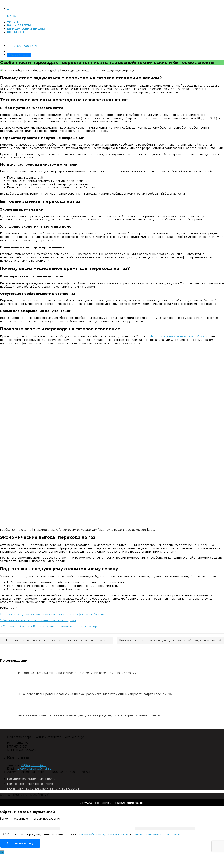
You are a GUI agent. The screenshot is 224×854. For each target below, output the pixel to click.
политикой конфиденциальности (103, 834)
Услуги (13, 22)
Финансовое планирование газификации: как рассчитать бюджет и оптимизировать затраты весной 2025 (95, 694)
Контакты (15, 32)
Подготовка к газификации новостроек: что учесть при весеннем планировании (77, 673)
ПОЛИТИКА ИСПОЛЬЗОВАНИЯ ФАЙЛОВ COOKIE (43, 788)
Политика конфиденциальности (31, 779)
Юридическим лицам (26, 28)
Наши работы (19, 25)
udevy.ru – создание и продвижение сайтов (112, 803)
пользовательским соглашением (156, 834)
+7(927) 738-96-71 (24, 45)
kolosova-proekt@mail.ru (33, 768)
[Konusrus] (8, 7)
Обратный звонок (19, 55)
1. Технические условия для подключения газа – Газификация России (52, 614)
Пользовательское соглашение (30, 783)
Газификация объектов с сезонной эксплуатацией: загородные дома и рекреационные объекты (88, 715)
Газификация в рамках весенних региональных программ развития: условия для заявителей (58, 640)
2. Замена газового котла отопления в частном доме (38, 620)
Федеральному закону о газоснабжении (180, 336)
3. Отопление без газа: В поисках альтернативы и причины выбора (49, 626)
